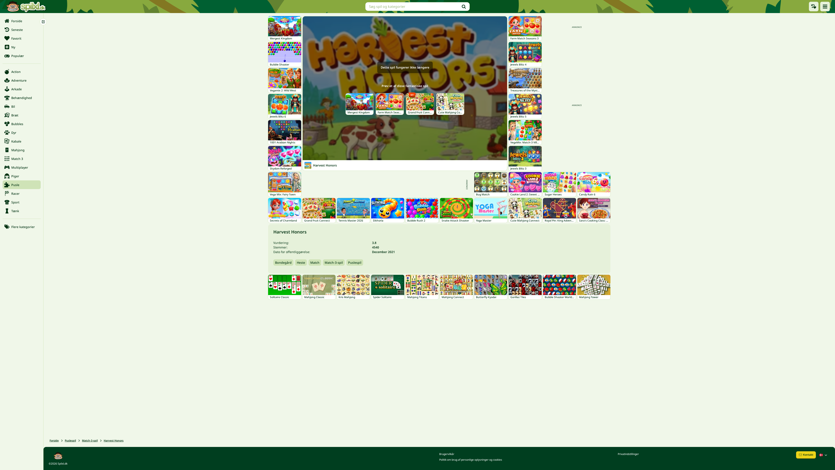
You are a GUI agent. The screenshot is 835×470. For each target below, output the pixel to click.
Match (314, 262)
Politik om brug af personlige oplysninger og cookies (470, 460)
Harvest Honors (114, 440)
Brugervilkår (446, 454)
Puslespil (354, 262)
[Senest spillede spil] (813, 6)
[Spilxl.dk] (26, 6)
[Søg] (463, 6)
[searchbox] (417, 6)
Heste (301, 262)
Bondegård (283, 262)
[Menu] (825, 6)
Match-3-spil (334, 262)
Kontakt (808, 455)
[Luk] (43, 21)
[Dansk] (824, 455)
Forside (54, 440)
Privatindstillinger (628, 454)
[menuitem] (22, 21)
